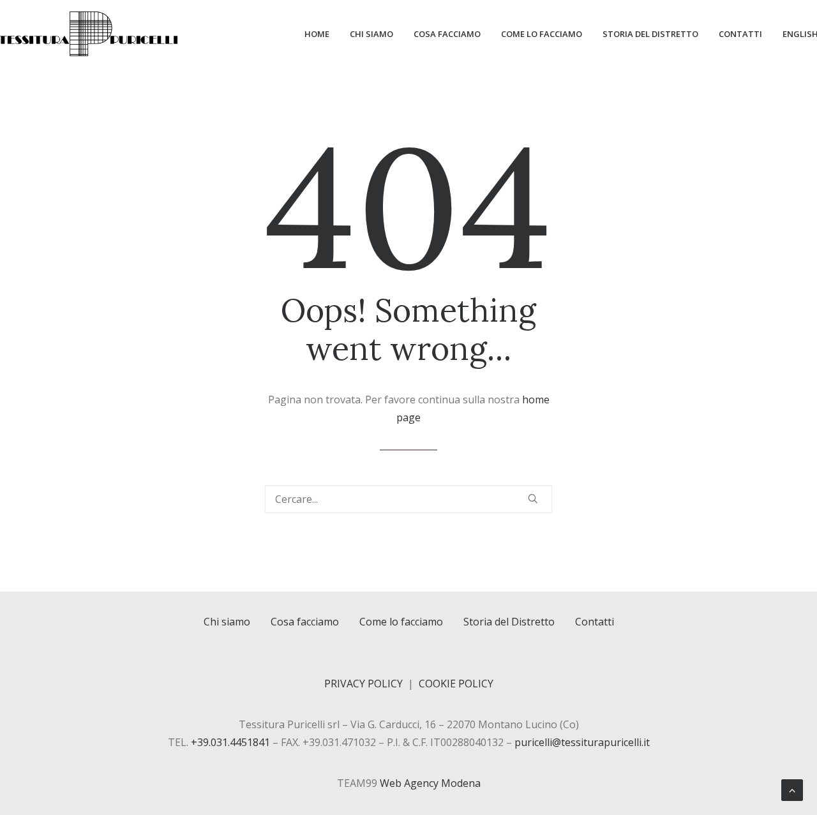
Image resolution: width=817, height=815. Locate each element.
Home (316, 34)
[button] (533, 498)
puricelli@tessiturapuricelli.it (582, 742)
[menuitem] (321, 34)
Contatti (740, 34)
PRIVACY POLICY (363, 684)
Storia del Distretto (650, 34)
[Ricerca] (408, 499)
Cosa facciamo (447, 34)
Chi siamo (371, 34)
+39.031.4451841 (230, 742)
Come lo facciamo (541, 34)
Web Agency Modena (430, 783)
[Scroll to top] (792, 789)
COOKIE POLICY (456, 684)
